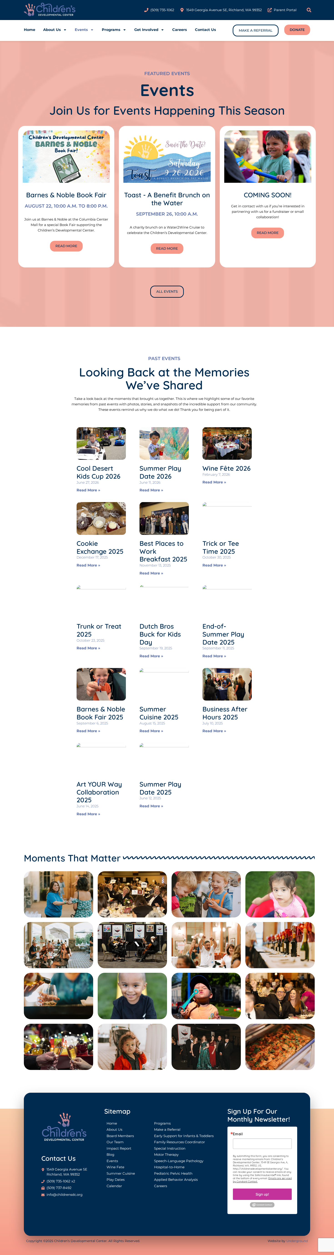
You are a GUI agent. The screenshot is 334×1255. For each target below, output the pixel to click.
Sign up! (262, 1194)
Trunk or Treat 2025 (99, 630)
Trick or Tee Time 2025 (220, 547)
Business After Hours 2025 (224, 713)
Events (81, 30)
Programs (111, 30)
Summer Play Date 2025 (160, 788)
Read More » (88, 490)
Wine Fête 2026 (226, 468)
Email (238, 1134)
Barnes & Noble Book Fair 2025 (101, 713)
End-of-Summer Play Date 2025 (223, 634)
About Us (52, 30)
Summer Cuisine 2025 (159, 713)
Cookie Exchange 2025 (100, 547)
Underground (297, 1241)
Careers (179, 30)
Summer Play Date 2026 (160, 472)
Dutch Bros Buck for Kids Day (160, 634)
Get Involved (146, 30)
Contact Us (205, 30)
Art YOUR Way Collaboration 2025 (99, 792)
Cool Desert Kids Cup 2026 (98, 472)
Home (29, 30)
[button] (309, 10)
